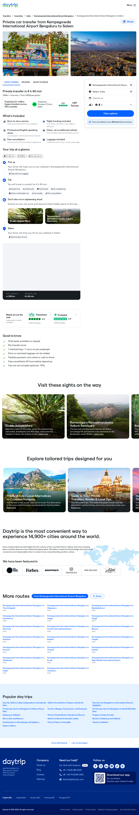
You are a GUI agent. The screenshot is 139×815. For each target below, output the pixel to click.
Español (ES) (21, 797)
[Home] (10, 5)
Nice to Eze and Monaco (13, 718)
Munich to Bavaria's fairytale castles (63, 718)
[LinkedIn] (106, 766)
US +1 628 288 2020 (72, 770)
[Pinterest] (112, 766)
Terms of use (65, 809)
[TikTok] (117, 766)
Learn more (43, 434)
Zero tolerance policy (128, 809)
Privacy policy (91, 809)
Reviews (26, 82)
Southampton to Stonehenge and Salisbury (21, 722)
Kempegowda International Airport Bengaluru (53, 16)
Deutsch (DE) (35, 797)
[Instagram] (101, 766)
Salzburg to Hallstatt (11, 715)
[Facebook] (95, 766)
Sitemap (41, 779)
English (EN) (7, 797)
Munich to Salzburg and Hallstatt (106, 718)
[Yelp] (122, 766)
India (28, 16)
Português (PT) (64, 797)
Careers (40, 774)
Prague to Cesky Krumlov (103, 715)
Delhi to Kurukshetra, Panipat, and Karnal (65, 703)
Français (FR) (49, 797)
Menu (129, 5)
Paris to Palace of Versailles (59, 722)
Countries (18, 16)
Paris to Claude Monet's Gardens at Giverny (66, 715)
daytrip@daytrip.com (73, 779)
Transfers (7, 16)
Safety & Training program (108, 809)
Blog (39, 770)
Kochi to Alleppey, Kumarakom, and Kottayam (67, 709)
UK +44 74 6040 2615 (73, 774)
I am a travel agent (80, 743)
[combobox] (110, 85)
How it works (11, 82)
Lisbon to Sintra (9, 726)
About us (41, 765)
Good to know (40, 82)
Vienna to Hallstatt (100, 722)
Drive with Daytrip (59, 743)
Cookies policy (77, 809)
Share (130, 21)
